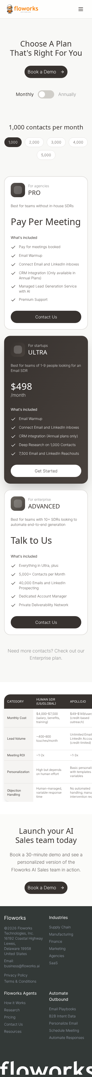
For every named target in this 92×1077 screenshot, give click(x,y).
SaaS (53, 963)
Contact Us (13, 1024)
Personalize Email (63, 1023)
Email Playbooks (62, 1009)
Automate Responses (66, 1037)
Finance (55, 941)
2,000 (34, 142)
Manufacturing (61, 934)
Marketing (57, 948)
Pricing (9, 1017)
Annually (67, 94)
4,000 (78, 142)
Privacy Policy (16, 975)
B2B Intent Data (62, 1016)
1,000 (13, 142)
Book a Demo (42, 71)
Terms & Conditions (20, 981)
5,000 (46, 155)
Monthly (25, 94)
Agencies (56, 955)
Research (12, 1010)
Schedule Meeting (64, 1030)
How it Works (15, 1003)
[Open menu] (81, 9)
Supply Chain (60, 927)
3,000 (56, 142)
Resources (12, 1031)
